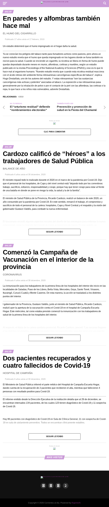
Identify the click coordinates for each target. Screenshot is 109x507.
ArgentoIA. (76, 503)
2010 (21, 97)
